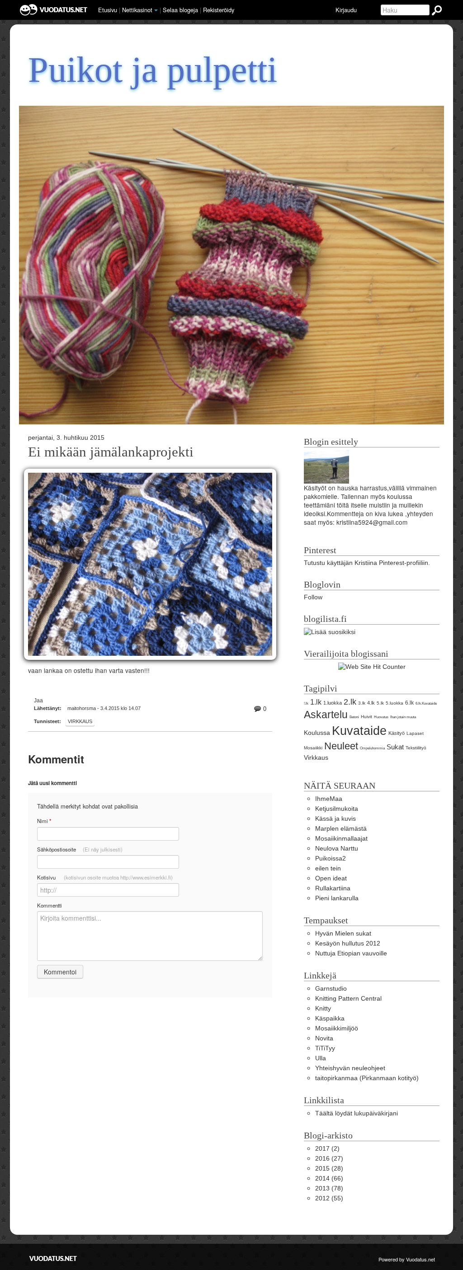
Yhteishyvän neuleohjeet (350, 1068)
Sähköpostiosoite (80, 849)
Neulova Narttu (336, 848)
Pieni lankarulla (337, 898)
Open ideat (331, 878)
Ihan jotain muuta (403, 717)
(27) (329, 1158)
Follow (313, 597)
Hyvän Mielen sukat (343, 933)
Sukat (395, 747)
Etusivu (107, 9)
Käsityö (396, 733)
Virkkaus (80, 721)
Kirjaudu (346, 9)
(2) (327, 1148)
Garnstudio (331, 988)
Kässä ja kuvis (335, 818)
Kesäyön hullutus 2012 (347, 943)
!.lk (306, 703)
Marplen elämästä (341, 828)
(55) (329, 1198)
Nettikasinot (137, 9)
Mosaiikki (313, 747)
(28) (329, 1168)
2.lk (350, 701)
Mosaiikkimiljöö (336, 1028)
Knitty (323, 1008)
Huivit (366, 716)
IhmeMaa (328, 798)
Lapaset (415, 733)
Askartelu (326, 714)
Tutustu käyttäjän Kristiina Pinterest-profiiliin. (367, 563)
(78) (329, 1188)
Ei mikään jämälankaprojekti (111, 452)
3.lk (361, 703)
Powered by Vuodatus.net (406, 1259)
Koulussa (317, 732)
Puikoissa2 (330, 858)
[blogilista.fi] (329, 631)
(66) (329, 1178)
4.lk (371, 703)
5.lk (380, 703)
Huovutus (381, 717)
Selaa (180, 9)
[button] (156, 10)
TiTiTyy (325, 1048)
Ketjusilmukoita (336, 808)
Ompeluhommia (372, 748)
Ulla (320, 1058)
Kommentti (49, 905)
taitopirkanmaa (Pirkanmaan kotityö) (367, 1078)
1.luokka (332, 703)
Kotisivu (105, 877)
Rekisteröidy (218, 9)
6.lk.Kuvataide (426, 703)
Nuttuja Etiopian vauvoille (351, 953)
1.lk (315, 702)
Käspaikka (330, 1018)
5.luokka (394, 703)
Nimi (44, 821)
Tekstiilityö (416, 747)
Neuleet (341, 746)
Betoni (354, 717)
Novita (324, 1038)
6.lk (409, 703)
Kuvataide (359, 731)
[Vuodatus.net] (53, 1258)
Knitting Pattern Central (348, 998)
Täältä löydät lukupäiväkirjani (356, 1113)
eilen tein (328, 868)
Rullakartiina (332, 888)
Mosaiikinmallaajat (341, 838)
